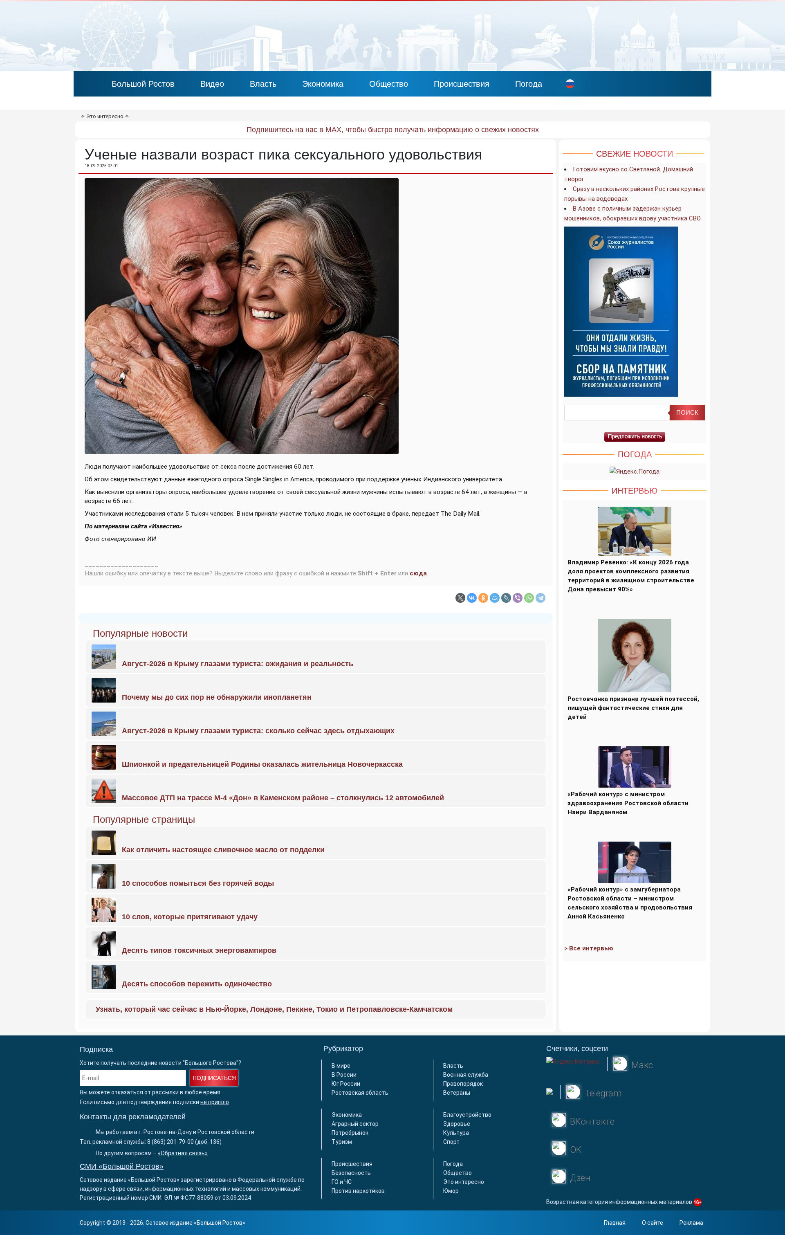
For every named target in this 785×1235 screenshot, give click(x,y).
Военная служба (465, 1074)
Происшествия (461, 83)
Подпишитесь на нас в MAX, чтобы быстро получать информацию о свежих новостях (393, 130)
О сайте (652, 1222)
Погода (528, 83)
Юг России (346, 1083)
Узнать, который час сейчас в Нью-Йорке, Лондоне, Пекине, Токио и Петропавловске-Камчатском (274, 1009)
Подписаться (214, 1078)
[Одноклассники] (483, 598)
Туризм (342, 1141)
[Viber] (518, 598)
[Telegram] (540, 598)
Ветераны (456, 1092)
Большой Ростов (143, 83)
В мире (341, 1065)
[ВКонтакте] (472, 598)
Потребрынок (350, 1132)
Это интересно (104, 116)
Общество (388, 83)
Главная (615, 1222)
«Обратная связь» (183, 1153)
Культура (456, 1132)
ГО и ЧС (342, 1182)
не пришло (214, 1102)
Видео (212, 83)
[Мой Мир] (495, 598)
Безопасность (351, 1173)
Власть (263, 83)
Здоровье (456, 1123)
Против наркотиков (358, 1191)
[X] (460, 598)
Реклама (691, 1222)
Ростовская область (360, 1092)
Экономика (322, 83)
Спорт (451, 1141)
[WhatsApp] (529, 598)
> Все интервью (588, 948)
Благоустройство (467, 1115)
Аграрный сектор (355, 1123)
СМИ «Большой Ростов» (122, 1166)
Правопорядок (463, 1083)
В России (344, 1074)
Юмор (451, 1191)
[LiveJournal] (506, 598)
